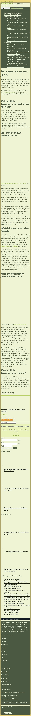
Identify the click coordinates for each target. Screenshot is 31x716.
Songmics (4, 654)
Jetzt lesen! (15, 435)
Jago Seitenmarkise (20, 324)
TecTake (3, 638)
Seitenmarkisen (10, 92)
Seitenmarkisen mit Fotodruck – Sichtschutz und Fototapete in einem (18, 56)
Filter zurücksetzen (7, 448)
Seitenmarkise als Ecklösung (13, 15)
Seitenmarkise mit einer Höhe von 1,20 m (17, 594)
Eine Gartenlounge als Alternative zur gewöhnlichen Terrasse (17, 66)
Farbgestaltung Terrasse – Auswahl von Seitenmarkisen (18, 53)
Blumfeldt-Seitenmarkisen (12, 579)
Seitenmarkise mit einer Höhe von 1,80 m (17, 598)
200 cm (15, 246)
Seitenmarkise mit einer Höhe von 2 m (16, 599)
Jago (2, 657)
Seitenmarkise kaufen (11, 17)
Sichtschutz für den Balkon (15, 61)
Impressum (7, 712)
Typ (2, 446)
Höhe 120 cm (5, 672)
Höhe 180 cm (5, 678)
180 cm (8, 246)
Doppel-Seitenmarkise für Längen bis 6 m (17, 583)
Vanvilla (3, 648)
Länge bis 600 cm (6, 685)
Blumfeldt (4, 661)
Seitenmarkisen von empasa (13, 601)
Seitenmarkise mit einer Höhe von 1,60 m (17, 596)
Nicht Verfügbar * (7, 420)
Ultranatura (4, 645)
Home (2, 619)
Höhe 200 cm (5, 681)
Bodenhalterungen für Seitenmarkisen (16, 581)
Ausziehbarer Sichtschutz (15, 63)
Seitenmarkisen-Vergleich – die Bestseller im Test (16, 19)
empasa (3, 641)
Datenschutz (8, 714)
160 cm (3, 246)
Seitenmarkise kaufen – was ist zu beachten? (14, 591)
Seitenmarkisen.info (17, 8)
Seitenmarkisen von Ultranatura (17, 41)
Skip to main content (7, 2)
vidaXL (3, 651)
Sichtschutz (7, 43)
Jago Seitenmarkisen (10, 585)
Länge (3, 438)
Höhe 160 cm (5, 675)
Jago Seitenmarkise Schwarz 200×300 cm (13, 183)
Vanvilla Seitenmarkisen (11, 612)
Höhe (2, 442)
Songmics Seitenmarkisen (12, 609)
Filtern (15, 448)
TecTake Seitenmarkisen (11, 611)
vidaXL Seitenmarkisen (11, 614)
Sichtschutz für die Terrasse (16, 59)
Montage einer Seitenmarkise (13, 13)
